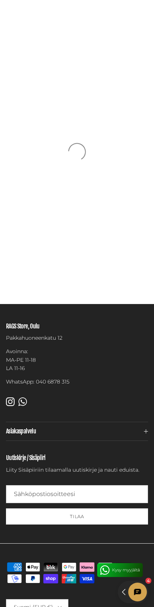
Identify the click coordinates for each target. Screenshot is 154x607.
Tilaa (77, 516)
